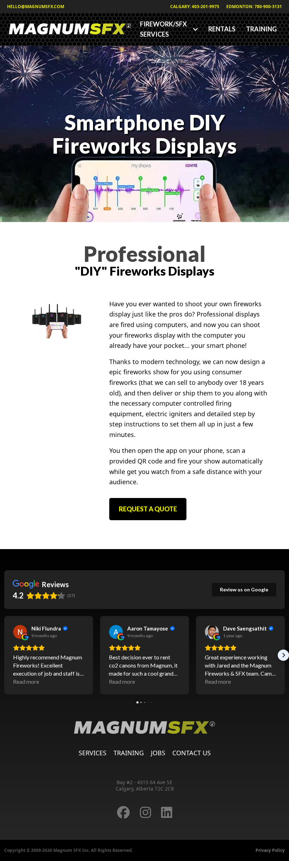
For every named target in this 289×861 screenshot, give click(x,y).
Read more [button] (26, 681)
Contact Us (191, 753)
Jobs (158, 753)
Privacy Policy (270, 850)
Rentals (221, 29)
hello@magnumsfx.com (35, 7)
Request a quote (148, 509)
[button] (5, 655)
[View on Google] (20, 632)
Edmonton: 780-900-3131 (254, 7)
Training (261, 29)
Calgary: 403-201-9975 (194, 7)
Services (92, 753)
